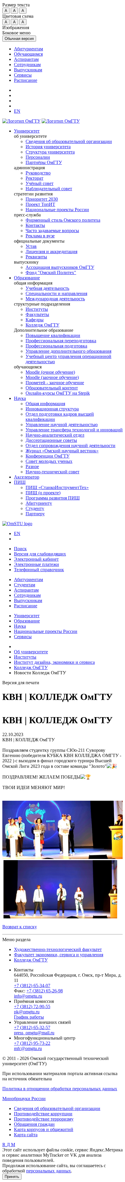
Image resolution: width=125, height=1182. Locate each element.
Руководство (38, 172)
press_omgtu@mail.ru (34, 1032)
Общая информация (45, 403)
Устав (31, 246)
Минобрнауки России (24, 1098)
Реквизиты (36, 256)
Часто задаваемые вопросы (52, 230)
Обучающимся (28, 54)
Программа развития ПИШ (53, 497)
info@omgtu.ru (28, 996)
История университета (48, 146)
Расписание (25, 80)
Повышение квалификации (53, 335)
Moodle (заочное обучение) (52, 377)
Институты (37, 309)
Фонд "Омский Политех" (51, 272)
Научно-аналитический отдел (55, 435)
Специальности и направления (56, 293)
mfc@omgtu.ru (28, 1048)
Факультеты (37, 314)
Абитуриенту (39, 503)
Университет (27, 130)
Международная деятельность (55, 298)
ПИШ (20, 482)
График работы (29, 1017)
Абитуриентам (28, 48)
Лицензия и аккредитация (51, 251)
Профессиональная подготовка (56, 345)
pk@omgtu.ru (27, 1011)
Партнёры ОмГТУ (44, 162)
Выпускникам (28, 69)
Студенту (35, 508)
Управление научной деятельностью (62, 424)
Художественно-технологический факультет (58, 949)
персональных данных (48, 1170)
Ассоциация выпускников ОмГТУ (60, 267)
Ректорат (34, 178)
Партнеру (35, 513)
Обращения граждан (34, 1124)
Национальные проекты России (57, 209)
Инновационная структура (52, 408)
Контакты (35, 225)
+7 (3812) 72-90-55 (32, 1006)
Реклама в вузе (40, 235)
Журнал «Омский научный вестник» (62, 450)
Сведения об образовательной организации (69, 141)
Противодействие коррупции (43, 1113)
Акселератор (26, 476)
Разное (32, 466)
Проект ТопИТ (40, 204)
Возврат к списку (19, 926)
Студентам (24, 584)
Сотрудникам (27, 64)
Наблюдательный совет (49, 188)
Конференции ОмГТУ (47, 456)
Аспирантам (26, 59)
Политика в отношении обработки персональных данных (59, 1088)
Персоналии (38, 157)
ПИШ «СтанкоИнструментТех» (57, 487)
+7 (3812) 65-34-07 (32, 985)
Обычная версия (19, 38)
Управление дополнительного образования (68, 351)
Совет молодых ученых (49, 461)
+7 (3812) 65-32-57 (32, 1027)
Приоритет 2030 (42, 199)
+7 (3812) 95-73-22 (32, 1043)
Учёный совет (39, 183)
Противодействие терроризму (44, 1118)
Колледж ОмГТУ (42, 324)
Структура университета (50, 151)
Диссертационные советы (51, 440)
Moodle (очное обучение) (50, 372)
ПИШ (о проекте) (43, 492)
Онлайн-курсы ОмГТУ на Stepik (58, 393)
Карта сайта (26, 1134)
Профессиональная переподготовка (61, 340)
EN (17, 533)
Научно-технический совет (52, 471)
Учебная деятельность (47, 288)
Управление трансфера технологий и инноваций (74, 429)
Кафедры (35, 319)
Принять (12, 1176)
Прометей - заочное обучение (55, 382)
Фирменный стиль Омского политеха (63, 220)
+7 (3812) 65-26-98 (44, 990)
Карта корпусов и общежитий (43, 1129)
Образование (27, 277)
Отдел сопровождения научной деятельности (70, 445)
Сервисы (23, 75)
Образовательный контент (52, 387)
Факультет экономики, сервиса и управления (58, 954)
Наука (20, 398)
